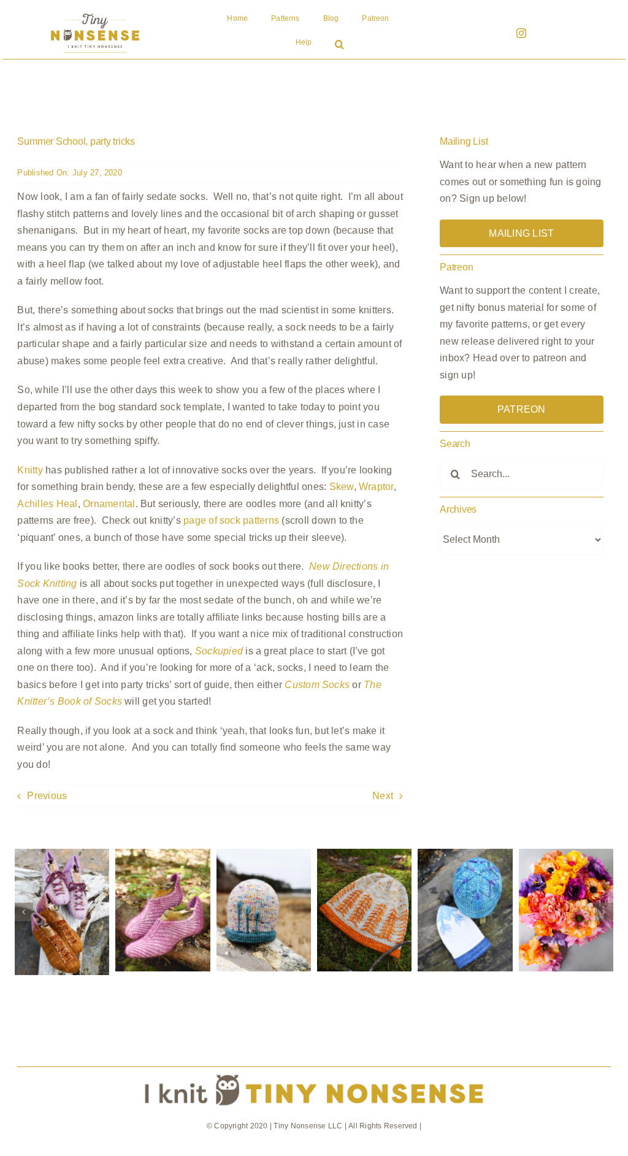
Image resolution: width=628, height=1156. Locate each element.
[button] (339, 45)
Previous (47, 795)
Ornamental (109, 504)
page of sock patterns (231, 520)
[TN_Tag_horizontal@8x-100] (313, 1071)
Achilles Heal (47, 504)
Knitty (29, 470)
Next (382, 795)
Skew (341, 486)
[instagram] (521, 33)
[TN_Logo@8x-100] (95, 14)
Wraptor (376, 486)
